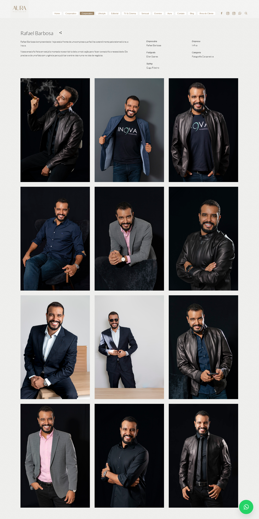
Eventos (158, 13)
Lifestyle (102, 13)
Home (57, 13)
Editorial (114, 13)
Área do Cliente (206, 13)
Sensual (145, 13)
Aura (169, 13)
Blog (192, 13)
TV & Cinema (130, 13)
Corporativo (70, 13)
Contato (180, 13)
